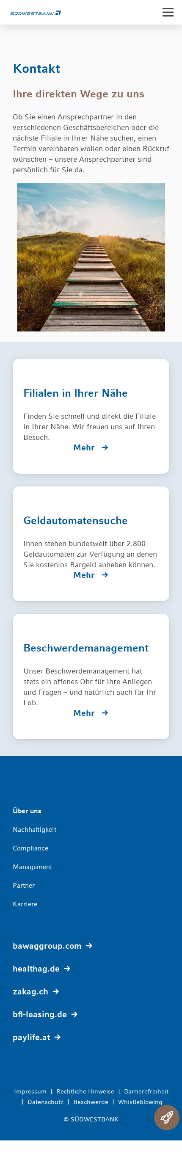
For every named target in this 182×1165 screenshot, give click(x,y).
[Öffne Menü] (168, 12)
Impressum (30, 1091)
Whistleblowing (140, 1101)
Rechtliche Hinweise (85, 1091)
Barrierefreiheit (146, 1091)
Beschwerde (90, 1101)
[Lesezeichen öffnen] (166, 1117)
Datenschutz (45, 1101)
